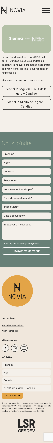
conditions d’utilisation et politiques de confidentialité (23, 411)
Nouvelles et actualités (13, 325)
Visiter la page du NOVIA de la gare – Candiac (26, 91)
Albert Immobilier (10, 331)
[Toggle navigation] (46, 10)
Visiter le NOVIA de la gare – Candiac (26, 104)
